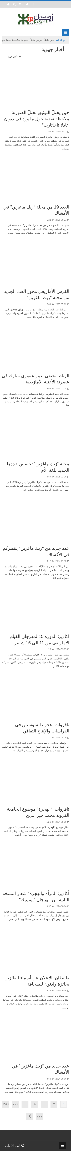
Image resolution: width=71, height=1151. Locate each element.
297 (15, 1104)
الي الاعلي (13, 1145)
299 (39, 1116)
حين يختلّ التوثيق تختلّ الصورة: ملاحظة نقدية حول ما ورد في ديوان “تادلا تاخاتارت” (36, 119)
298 (6, 1104)
